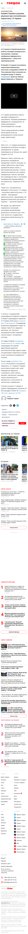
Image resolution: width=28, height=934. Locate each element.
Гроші (2, 782)
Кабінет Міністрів (13, 414)
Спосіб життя (4, 796)
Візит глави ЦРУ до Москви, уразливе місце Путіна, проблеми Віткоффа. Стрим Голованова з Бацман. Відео (13, 710)
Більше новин (14, 716)
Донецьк (3, 822)
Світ (2, 785)
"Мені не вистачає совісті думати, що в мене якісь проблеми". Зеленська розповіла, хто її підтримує (15, 735)
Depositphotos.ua (5, 903)
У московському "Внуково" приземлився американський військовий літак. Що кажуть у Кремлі (14, 624)
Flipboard (19, 840)
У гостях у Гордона (19, 782)
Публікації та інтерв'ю (20, 779)
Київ (2, 814)
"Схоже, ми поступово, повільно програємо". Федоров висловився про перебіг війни (15, 606)
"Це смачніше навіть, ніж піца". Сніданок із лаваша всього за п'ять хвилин (15, 753)
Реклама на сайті (5, 863)
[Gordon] (13, 3)
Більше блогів (14, 527)
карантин (4, 409)
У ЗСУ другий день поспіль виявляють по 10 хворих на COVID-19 (9, 448)
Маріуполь (4, 830)
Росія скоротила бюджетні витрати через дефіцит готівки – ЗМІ (12, 667)
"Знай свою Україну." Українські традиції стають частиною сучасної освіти (14, 508)
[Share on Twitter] (14, 405)
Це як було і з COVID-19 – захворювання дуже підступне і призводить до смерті (13, 493)
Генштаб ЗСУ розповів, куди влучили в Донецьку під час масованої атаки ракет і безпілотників (14, 702)
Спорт (2, 788)
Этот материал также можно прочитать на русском (12, 24)
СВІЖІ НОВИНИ (6, 640)
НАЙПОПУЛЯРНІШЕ (8, 582)
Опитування (17, 801)
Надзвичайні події (6, 799)
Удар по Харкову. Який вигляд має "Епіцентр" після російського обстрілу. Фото (17, 674)
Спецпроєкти (17, 807)
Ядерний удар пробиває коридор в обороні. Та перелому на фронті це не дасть (14, 501)
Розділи (16, 773)
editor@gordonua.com (10, 882)
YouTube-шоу (17, 804)
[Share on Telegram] (17, 405)
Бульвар (5, 461)
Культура (3, 790)
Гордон (3, 8)
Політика (3, 779)
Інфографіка (4, 801)
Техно (2, 793)
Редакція (3, 861)
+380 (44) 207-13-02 (10, 880)
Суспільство (10, 8)
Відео (15, 799)
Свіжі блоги (6, 489)
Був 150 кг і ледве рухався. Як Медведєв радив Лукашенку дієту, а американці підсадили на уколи (16, 761)
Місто (2, 811)
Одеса (2, 820)
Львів (2, 817)
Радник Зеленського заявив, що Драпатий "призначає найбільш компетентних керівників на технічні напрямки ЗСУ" (16, 588)
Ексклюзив (17, 793)
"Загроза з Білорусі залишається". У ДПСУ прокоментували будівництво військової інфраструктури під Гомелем (13, 681)
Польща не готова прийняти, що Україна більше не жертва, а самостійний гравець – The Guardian (13, 688)
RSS (18, 843)
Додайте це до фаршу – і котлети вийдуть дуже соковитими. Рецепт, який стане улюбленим (15, 744)
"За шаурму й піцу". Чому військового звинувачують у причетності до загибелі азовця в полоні (14, 655)
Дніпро (3, 828)
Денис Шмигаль (6, 417)
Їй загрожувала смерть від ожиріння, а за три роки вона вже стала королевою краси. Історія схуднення (9, 477)
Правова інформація (6, 866)
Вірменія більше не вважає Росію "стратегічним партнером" (11, 661)
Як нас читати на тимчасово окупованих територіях (7, 870)
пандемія (4, 414)
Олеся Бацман (20, 834)
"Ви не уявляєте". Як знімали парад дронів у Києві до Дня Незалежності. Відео (14, 695)
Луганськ (3, 833)
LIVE (15, 790)
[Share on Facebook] (10, 405)
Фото (15, 796)
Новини (3, 773)
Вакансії (3, 858)
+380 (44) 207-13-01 (10, 877)
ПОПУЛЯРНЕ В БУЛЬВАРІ (10, 720)
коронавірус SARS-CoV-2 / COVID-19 (11, 412)
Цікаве (3, 804)
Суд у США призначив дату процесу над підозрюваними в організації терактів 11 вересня (14, 647)
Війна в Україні (5, 777)
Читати (22, 423)
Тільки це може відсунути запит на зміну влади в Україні (13, 521)
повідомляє (5, 77)
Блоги (15, 785)
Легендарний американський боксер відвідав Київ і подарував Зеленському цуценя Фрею (15, 598)
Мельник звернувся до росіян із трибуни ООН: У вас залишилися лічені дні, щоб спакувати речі (15, 615)
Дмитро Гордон (21, 814)
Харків (3, 825)
